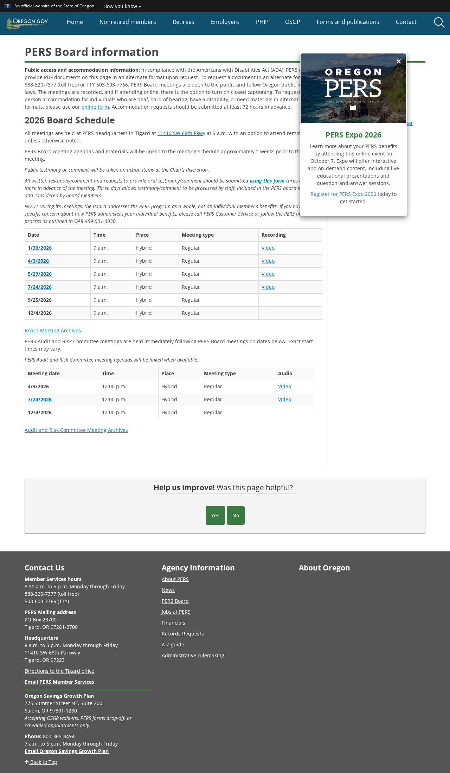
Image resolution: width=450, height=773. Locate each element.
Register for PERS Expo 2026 (343, 194)
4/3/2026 (38, 260)
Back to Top (43, 762)
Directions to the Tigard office (59, 670)
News (168, 590)
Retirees (183, 22)
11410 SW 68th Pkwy (181, 133)
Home (75, 22)
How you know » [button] (122, 6)
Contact (406, 22)
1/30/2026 (40, 247)
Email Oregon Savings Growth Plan (67, 751)
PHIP (262, 22)
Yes (215, 515)
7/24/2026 (40, 286)
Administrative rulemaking (193, 655)
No (235, 515)
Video (268, 247)
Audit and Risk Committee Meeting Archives (76, 430)
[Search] (439, 22)
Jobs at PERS (176, 611)
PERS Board (175, 601)
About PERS (175, 579)
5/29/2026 (40, 273)
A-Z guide (173, 644)
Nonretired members (127, 22)
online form (95, 106)
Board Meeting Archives (53, 330)
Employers (225, 22)
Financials (173, 622)
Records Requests (183, 633)
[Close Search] (394, 35)
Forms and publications (348, 22)
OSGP (292, 22)
